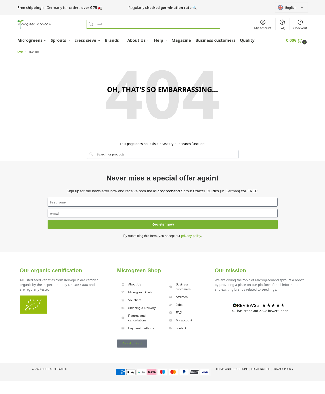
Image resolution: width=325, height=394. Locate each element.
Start (20, 52)
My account (262, 28)
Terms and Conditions (232, 369)
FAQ (282, 28)
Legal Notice (260, 369)
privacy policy (191, 236)
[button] (297, 40)
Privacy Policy (283, 369)
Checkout (300, 28)
